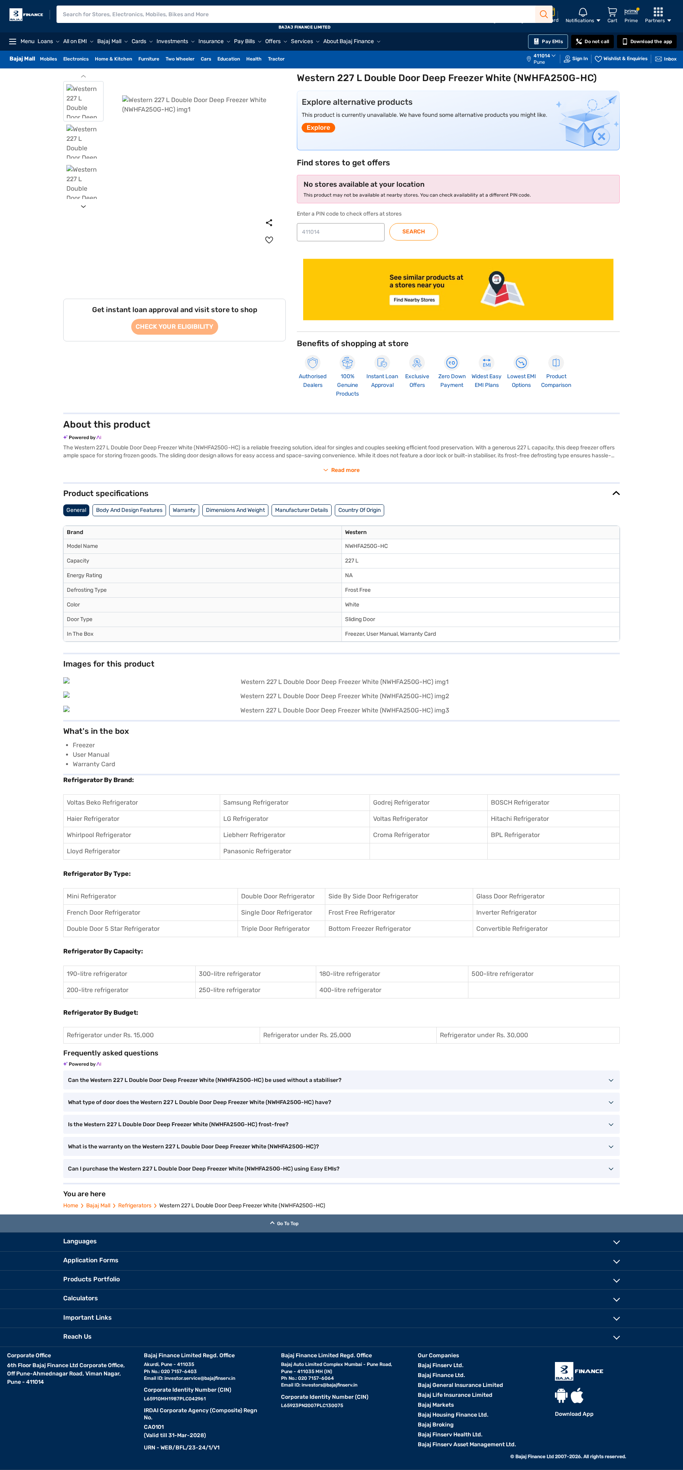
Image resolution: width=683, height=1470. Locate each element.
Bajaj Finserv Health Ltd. (450, 1434)
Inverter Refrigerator (506, 912)
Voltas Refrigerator (400, 818)
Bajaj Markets (436, 1405)
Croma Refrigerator (401, 835)
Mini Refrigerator (91, 896)
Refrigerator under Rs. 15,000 (110, 1035)
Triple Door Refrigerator (275, 928)
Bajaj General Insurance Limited (460, 1385)
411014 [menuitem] (542, 56)
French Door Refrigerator (103, 912)
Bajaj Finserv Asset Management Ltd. (467, 1444)
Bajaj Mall (98, 1205)
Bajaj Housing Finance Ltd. (453, 1414)
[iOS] (577, 1395)
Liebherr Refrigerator (254, 835)
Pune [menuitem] (539, 62)
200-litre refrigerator (97, 990)
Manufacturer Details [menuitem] (301, 510)
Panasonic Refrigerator (257, 851)
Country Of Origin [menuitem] (359, 510)
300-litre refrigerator (230, 973)
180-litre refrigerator (349, 973)
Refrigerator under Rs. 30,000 (484, 1035)
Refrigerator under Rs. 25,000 (307, 1035)
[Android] (561, 1395)
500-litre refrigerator (503, 973)
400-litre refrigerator (350, 990)
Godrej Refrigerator (401, 802)
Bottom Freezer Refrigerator (369, 928)
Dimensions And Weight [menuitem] (235, 510)
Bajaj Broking (436, 1424)
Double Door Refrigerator (278, 896)
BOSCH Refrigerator (520, 802)
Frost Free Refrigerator (361, 912)
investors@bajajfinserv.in (329, 1385)
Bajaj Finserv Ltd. (441, 1365)
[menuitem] (545, 59)
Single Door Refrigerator (276, 912)
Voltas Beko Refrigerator (102, 802)
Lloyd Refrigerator (93, 851)
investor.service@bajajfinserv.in (199, 1378)
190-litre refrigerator (97, 973)
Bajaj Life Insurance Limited (455, 1395)
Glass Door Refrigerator (510, 896)
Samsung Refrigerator (256, 802)
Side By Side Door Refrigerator (373, 896)
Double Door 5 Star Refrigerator (113, 928)
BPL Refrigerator (515, 835)
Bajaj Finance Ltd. (441, 1375)
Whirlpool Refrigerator (99, 835)
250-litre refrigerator (229, 990)
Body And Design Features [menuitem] (129, 510)
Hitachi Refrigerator (520, 818)
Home (70, 1205)
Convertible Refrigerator (512, 928)
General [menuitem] (76, 510)
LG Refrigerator (245, 818)
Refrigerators (134, 1205)
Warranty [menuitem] (184, 510)
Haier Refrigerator (93, 818)
